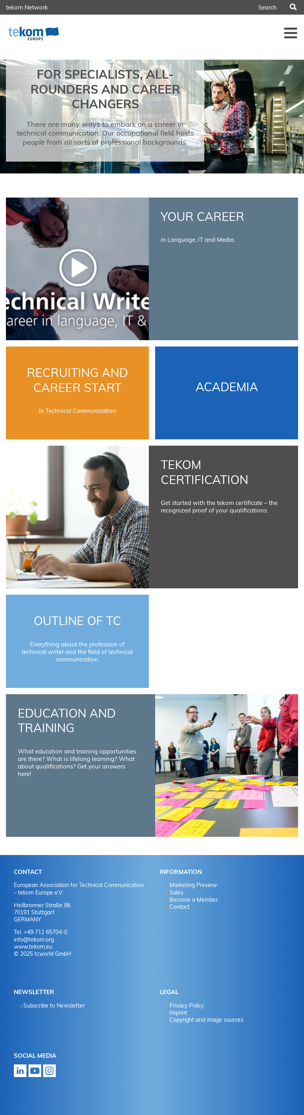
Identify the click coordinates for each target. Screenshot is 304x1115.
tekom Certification (204, 472)
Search (292, 7)
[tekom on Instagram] (49, 1073)
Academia (227, 386)
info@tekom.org (34, 939)
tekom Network (27, 7)
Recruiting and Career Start (77, 380)
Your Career (202, 216)
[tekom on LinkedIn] (20, 1073)
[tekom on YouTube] (34, 1073)
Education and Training (67, 721)
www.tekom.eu (33, 946)
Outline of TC (77, 620)
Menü (290, 32)
